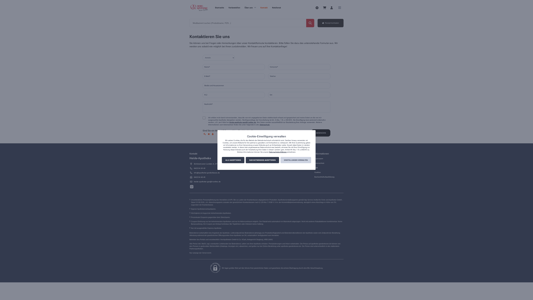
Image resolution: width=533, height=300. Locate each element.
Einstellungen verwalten (296, 160)
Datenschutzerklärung (277, 152)
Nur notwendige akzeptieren (262, 160)
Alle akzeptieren (233, 160)
